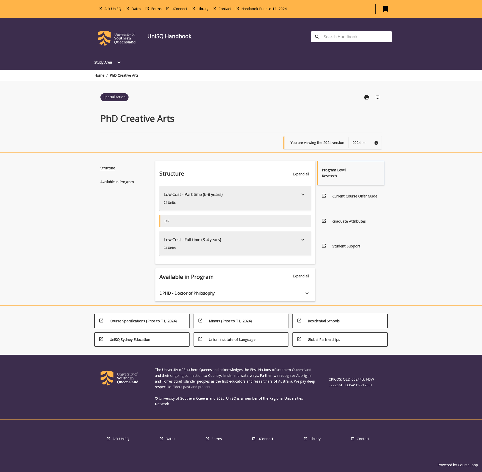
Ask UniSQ (112, 8)
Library (202, 8)
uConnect (179, 8)
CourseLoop (468, 464)
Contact (224, 8)
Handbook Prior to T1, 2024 (264, 8)
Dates (136, 8)
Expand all (301, 174)
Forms (156, 8)
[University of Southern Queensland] (116, 39)
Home (99, 75)
